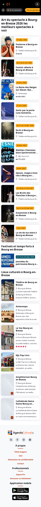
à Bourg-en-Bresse (27, 45)
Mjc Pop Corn (22, 355)
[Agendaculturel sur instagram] (24, 440)
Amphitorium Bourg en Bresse (26, 378)
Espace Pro (20, 474)
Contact (20, 463)
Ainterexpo (22, 306)
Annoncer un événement (20, 478)
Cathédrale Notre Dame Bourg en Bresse (25, 404)
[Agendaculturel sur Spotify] (30, 440)
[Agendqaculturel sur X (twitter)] (11, 440)
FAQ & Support (20, 452)
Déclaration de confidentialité (20, 459)
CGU (20, 456)
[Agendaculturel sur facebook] (17, 440)
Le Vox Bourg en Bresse (24, 329)
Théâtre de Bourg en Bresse (26, 283)
